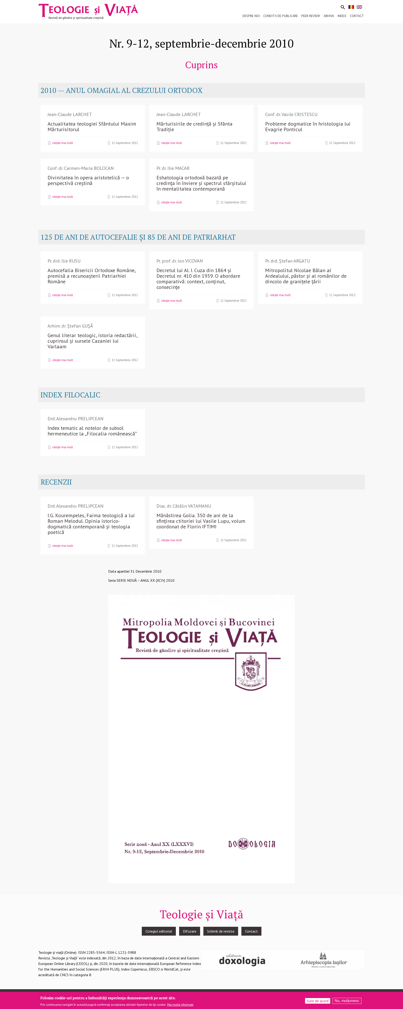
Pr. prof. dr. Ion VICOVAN (179, 261)
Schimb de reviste (220, 931)
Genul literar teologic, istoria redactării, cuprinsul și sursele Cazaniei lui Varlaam (92, 340)
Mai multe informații (180, 1004)
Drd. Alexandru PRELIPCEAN (76, 419)
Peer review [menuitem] (310, 16)
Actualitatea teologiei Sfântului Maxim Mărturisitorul (92, 126)
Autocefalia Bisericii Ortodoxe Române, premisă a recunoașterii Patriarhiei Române (91, 275)
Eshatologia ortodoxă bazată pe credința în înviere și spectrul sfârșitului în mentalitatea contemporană (201, 183)
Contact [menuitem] (357, 16)
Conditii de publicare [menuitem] (280, 16)
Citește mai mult (62, 143)
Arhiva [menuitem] (329, 16)
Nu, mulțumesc (347, 1001)
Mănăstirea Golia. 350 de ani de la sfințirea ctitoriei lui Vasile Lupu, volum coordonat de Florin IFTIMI (200, 521)
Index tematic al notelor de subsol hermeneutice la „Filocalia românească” (92, 430)
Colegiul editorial (159, 931)
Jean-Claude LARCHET (70, 114)
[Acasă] (88, 11)
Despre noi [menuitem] (251, 16)
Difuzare (189, 931)
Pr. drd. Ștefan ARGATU (287, 261)
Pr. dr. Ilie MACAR (173, 168)
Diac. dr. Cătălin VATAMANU (183, 506)
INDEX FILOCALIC (70, 395)
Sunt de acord (317, 1001)
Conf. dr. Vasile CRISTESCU (291, 114)
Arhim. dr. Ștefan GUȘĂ (70, 326)
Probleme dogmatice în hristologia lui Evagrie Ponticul (308, 126)
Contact (251, 931)
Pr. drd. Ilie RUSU (64, 261)
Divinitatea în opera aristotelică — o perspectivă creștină (88, 180)
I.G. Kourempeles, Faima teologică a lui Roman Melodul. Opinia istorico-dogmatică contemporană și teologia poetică (91, 524)
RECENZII (56, 482)
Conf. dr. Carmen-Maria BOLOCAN (81, 168)
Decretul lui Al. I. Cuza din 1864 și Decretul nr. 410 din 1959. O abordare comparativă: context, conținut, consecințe (198, 278)
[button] (201, 738)
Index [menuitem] (341, 16)
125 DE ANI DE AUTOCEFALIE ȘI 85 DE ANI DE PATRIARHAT (138, 237)
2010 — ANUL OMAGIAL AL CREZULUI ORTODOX (122, 90)
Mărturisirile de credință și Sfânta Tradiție (194, 126)
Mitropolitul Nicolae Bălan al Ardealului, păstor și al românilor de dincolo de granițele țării (306, 275)
